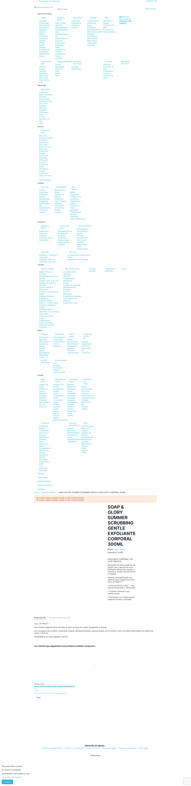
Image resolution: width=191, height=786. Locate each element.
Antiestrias (91, 23)
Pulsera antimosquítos (59, 371)
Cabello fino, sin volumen (46, 273)
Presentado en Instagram (49, 1)
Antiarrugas (44, 23)
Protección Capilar (43, 152)
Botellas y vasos (71, 390)
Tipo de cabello (47, 269)
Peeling (42, 47)
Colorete (42, 97)
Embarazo (45, 423)
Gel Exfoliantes (93, 30)
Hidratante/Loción (94, 32)
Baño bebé (43, 380)
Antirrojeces (44, 27)
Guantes (84, 342)
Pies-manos (74, 188)
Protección (57, 368)
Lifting (41, 43)
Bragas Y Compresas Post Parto (44, 430)
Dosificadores (87, 395)
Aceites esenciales (45, 361)
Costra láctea (44, 320)
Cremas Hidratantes (44, 436)
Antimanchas (44, 25)
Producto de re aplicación (45, 148)
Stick (57, 75)
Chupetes (71, 398)
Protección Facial (43, 165)
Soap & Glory (119, 549)
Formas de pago (109, 748)
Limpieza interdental (59, 204)
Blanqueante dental (60, 191)
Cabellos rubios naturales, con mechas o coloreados (49, 311)
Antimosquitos (59, 360)
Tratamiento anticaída (72, 296)
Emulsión (67, 289)
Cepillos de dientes (86, 434)
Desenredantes (69, 287)
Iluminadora (76, 23)
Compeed (74, 194)
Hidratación (72, 346)
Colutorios (59, 199)
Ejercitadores (72, 344)
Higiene (42, 41)
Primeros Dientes (71, 408)
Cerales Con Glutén (58, 385)
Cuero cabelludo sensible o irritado (46, 324)
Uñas (41, 123)
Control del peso (64, 227)
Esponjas (43, 400)
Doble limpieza (61, 38)
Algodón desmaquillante (61, 26)
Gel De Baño (44, 203)
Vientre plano (82, 249)
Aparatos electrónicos (44, 340)
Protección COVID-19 (87, 336)
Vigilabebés (72, 441)
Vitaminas (45, 252)
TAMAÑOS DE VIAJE (125, 62)
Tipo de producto (72, 269)
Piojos (84, 448)
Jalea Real (43, 257)
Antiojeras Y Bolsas (108, 22)
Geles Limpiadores (60, 48)
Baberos (70, 384)
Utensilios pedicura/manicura (78, 217)
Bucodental (61, 187)
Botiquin (44, 334)
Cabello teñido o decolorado (46, 288)
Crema (58, 64)
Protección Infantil (43, 170)
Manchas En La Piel (44, 451)
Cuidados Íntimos (43, 195)
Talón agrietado (74, 209)
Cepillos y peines (43, 390)
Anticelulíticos (93, 21)
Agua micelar (60, 23)
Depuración (44, 231)
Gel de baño (44, 402)
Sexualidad (59, 334)
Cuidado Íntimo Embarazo (43, 441)
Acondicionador (69, 272)
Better (72, 192)
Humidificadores (74, 439)
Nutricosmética (84, 226)
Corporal (92, 18)
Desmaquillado (109, 32)
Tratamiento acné (46, 62)
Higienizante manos (75, 202)
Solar (79, 247)
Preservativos (59, 342)
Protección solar (45, 131)
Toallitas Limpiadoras (60, 53)
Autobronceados (46, 138)
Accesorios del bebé (87, 381)
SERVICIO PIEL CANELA (125, 22)
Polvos (42, 117)
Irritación (91, 34)
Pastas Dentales (58, 211)
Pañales (70, 404)
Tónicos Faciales (58, 57)
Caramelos (43, 344)
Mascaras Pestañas (43, 109)
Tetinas (70, 415)
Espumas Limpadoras (60, 42)
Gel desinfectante (45, 206)
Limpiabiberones (88, 398)
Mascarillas (77, 18)
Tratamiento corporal (108, 72)
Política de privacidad (127, 748)
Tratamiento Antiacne (92, 44)
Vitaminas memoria (47, 259)
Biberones (71, 387)
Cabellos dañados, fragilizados (47, 297)
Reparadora (92, 41)
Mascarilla (67, 294)
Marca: (110, 549)
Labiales (42, 106)
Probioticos (44, 240)
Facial (43, 18)
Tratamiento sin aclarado (69, 299)
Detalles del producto (59, 617)
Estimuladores (59, 337)
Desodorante (44, 199)
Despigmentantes (62, 61)
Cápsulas (67, 274)
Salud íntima (71, 335)
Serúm (57, 73)
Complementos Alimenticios (79, 255)
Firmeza (80, 235)
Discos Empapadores (45, 447)
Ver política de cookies (11, 777)
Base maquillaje (45, 94)
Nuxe (36, 689)
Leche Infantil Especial (56, 404)
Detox (69, 257)
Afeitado (106, 64)
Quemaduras (44, 353)
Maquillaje (43, 73)
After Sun (43, 136)
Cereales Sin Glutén (58, 390)
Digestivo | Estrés (45, 227)
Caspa (41, 318)
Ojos (107, 18)
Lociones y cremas (43, 211)
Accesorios (43, 92)
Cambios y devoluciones (51, 748)
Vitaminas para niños (48, 262)
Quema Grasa (63, 242)
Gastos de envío (93, 748)
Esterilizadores (73, 433)
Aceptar (7, 782)
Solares (84, 450)
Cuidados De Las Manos (75, 198)
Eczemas (43, 327)
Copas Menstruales (72, 340)
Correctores (108, 30)
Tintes (123, 269)
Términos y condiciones (74, 748)
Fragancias (43, 201)
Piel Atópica (92, 36)
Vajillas (84, 409)
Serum (41, 56)
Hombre (108, 61)
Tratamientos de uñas (75, 213)
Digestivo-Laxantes (43, 234)
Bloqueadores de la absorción (65, 232)
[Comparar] (95, 681)
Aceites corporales (43, 191)
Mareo (41, 350)
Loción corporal (42, 405)
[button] (95, 14)
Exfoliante (43, 36)
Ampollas (43, 21)
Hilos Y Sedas (60, 201)
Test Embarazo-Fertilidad (43, 468)
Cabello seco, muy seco (49, 281)
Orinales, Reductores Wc (86, 402)
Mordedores (72, 402)
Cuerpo (42, 69)
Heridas (42, 348)
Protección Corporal (43, 161)
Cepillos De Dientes (59, 195)
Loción (66, 292)
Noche (42, 45)
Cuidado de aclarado (72, 285)
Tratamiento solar (70, 303)
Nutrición (73, 252)
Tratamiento (76, 69)
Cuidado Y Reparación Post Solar (44, 142)
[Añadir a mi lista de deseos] (94, 681)
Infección (71, 350)
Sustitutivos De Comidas (77, 259)
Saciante (61, 244)
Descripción (40, 617)
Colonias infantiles (43, 396)
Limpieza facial (60, 19)
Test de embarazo (57, 345)
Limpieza (75, 25)
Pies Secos (74, 205)
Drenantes (62, 238)
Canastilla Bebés (73, 380)
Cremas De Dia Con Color (45, 102)
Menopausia (82, 244)
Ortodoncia (59, 208)
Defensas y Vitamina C (48, 255)
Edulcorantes (63, 240)
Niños (85, 423)
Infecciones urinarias (81, 241)
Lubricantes (58, 339)
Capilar (80, 233)
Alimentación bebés (59, 380)
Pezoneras (43, 455)
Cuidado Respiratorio (86, 442)
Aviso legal (143, 748)
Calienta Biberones (71, 429)
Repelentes (43, 355)
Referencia (112, 552)
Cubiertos (85, 393)
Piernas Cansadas (43, 458)
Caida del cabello (46, 316)
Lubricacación (73, 353)
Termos (84, 407)
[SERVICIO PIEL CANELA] (125, 18)
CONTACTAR (151, 1)
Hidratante (43, 38)
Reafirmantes (92, 38)
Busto (89, 25)
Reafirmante (44, 54)
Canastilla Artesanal (71, 394)
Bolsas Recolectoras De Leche (86, 389)
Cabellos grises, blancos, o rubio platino (49, 301)
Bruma (41, 34)
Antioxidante (82, 231)
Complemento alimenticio (69, 279)
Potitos (56, 415)
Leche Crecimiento (58, 399)
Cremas (42, 67)
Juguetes (71, 400)
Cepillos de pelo (92, 270)
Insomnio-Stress (46, 238)
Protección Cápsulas (43, 156)
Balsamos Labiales (85, 429)
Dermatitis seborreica (77, 62)
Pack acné (43, 78)
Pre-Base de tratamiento (44, 50)
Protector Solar (59, 70)
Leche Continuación (58, 394)
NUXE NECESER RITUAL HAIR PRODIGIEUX (54, 686)
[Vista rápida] (97, 681)
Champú (66, 276)
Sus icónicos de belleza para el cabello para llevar (50, 693)
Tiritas (84, 453)
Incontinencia (82, 238)
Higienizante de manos (86, 345)
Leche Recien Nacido (56, 411)
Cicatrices (91, 27)
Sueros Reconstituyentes (60, 419)
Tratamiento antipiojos (110, 270)
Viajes (41, 357)
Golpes (42, 346)
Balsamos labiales (43, 31)
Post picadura (57, 364)
